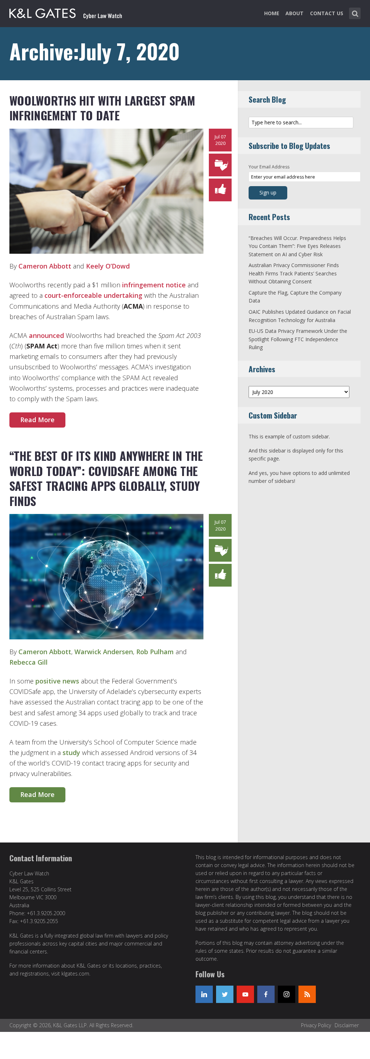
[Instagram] (286, 994)
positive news (57, 681)
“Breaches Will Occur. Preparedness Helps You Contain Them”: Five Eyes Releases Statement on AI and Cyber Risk (297, 246)
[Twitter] (224, 994)
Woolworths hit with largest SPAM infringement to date (102, 108)
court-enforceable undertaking (93, 295)
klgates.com (75, 973)
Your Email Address (269, 167)
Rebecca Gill (28, 662)
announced (46, 335)
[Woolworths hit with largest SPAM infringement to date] (106, 190)
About (294, 13)
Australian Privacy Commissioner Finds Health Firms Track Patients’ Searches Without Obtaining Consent (294, 273)
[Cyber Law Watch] (71, 11)
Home (271, 13)
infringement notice (154, 284)
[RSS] (307, 994)
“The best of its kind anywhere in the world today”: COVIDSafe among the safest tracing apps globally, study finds (106, 478)
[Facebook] (266, 994)
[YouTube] (245, 994)
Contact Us (326, 13)
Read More (37, 419)
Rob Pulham (155, 651)
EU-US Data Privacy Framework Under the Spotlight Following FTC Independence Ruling (298, 339)
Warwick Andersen (103, 651)
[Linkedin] (204, 994)
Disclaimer (347, 1025)
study (71, 752)
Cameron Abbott (44, 266)
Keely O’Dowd (108, 266)
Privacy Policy (316, 1025)
